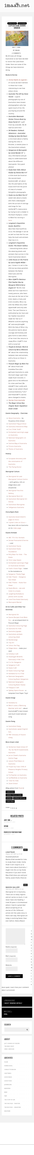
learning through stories (14, 795)
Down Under (10, 801)
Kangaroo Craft (14, 665)
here (10, 220)
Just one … (8, 820)
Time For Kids (13, 781)
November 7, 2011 (9, 834)
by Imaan (16, 50)
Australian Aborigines (16, 505)
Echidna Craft (13, 654)
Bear (5, 1092)
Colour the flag (14, 645)
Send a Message (9, 1049)
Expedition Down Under (17, 26)
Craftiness (7, 1073)
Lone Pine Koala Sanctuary (18, 599)
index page (17, 528)
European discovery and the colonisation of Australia (17, 461)
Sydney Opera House (16, 690)
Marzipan (7, 1088)
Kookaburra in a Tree (16, 674)
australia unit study (19, 798)
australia (9, 798)
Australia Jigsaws (14, 631)
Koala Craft (12, 668)
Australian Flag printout (17, 424)
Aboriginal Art (13, 614)
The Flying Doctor (15, 467)
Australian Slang (14, 726)
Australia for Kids (14, 629)
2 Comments (16, 53)
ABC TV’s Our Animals (16, 538)
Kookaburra (12, 703)
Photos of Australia (15, 449)
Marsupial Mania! (14, 602)
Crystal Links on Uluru (16, 522)
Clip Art (11, 643)
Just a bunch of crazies (12, 1043)
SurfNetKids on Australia (17, 778)
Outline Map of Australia (17, 443)
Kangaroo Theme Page (16, 574)
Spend (6, 826)
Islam (6, 1062)
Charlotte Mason (10, 1069)
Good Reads (22, 23)
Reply (25, 849)
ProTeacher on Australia (17, 775)
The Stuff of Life (9, 1099)
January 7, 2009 (9, 828)
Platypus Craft (13, 688)
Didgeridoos (12, 648)
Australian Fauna (14, 546)
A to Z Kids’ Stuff (14, 429)
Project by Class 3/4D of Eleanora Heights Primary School (17, 769)
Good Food (8, 1081)
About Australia (14, 418)
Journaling (8, 1084)
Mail (11, 956)
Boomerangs (13, 640)
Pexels (21, 788)
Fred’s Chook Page (15, 568)
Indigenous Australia (16, 507)
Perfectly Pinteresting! (13, 832)
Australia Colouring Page (17, 626)
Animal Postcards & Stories (18, 540)
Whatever (7, 1111)
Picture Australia (14, 446)
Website (9, 965)
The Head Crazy (9, 1046)
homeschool (10, 792)
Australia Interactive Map (17, 427)
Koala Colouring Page (16, 671)
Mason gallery (13, 887)
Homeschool (12, 23)
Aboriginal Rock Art (15, 496)
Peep (5, 1096)
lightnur (10, 852)
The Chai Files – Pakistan (12, 1103)
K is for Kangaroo (14, 662)
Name (11, 947)
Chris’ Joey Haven (14, 560)
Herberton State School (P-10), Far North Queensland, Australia (18, 750)
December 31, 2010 (9, 822)
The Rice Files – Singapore (12, 1107)
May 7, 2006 (16, 47)
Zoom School (13, 783)
